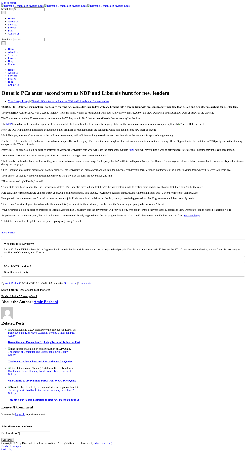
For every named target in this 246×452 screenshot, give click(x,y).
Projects (133, 420)
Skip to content (9, 2)
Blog (145, 420)
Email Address (10, 433)
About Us (106, 420)
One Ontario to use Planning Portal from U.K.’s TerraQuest (39, 371)
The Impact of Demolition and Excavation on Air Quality (38, 351)
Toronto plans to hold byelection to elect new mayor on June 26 (41, 390)
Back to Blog (8, 232)
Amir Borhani (12, 283)
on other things (192, 215)
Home (93, 420)
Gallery (12, 335)
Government (70, 283)
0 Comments (84, 283)
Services (120, 420)
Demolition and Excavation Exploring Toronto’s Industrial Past (41, 332)
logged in (20, 414)
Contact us (157, 420)
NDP (9, 124)
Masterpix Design (103, 443)
